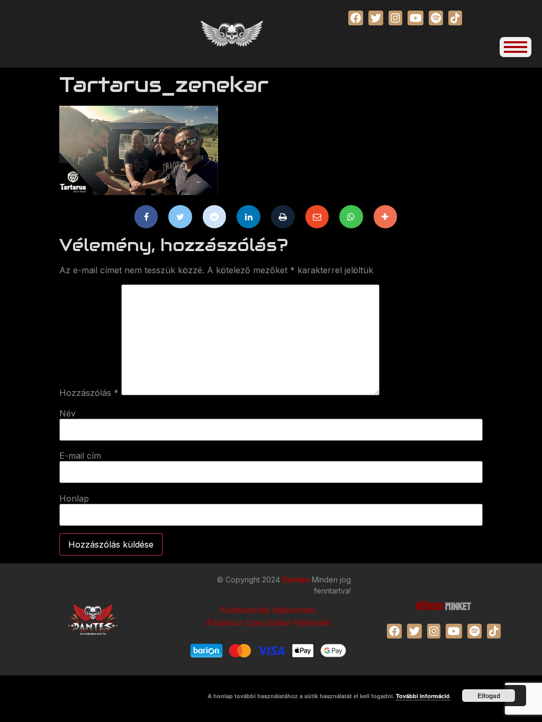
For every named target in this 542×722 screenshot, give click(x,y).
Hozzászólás (89, 392)
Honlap (74, 498)
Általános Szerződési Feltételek (268, 622)
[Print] (283, 216)
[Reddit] (215, 216)
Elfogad (488, 695)
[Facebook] (146, 216)
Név (67, 413)
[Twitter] (180, 216)
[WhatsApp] (351, 216)
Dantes (297, 579)
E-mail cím (80, 455)
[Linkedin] (248, 216)
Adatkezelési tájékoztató (268, 610)
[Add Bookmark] (386, 216)
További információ (423, 696)
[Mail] (317, 216)
